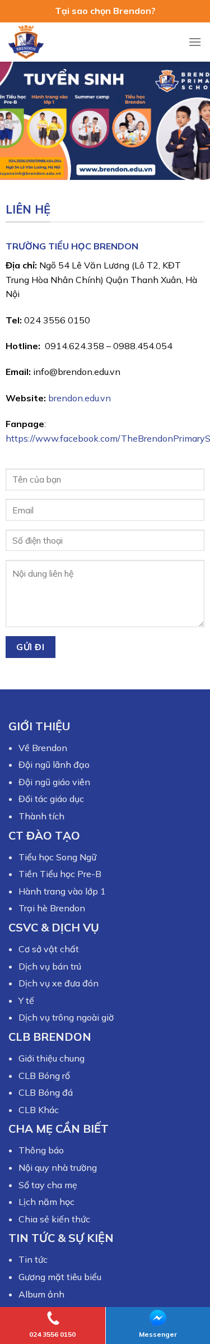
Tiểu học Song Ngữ (57, 857)
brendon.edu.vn (79, 398)
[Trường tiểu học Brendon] (36, 42)
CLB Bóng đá (45, 1092)
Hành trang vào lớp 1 (62, 891)
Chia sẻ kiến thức (54, 1219)
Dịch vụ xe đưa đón (58, 983)
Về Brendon (42, 747)
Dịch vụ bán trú (49, 966)
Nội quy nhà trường (57, 1167)
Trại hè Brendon (51, 908)
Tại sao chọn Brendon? (105, 10)
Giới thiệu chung (51, 1058)
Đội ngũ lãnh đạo (54, 764)
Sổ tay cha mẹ (47, 1184)
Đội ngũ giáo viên (54, 781)
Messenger (158, 1334)
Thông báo (41, 1150)
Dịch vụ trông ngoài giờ (66, 1017)
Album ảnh (41, 1294)
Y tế (26, 1000)
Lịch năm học (46, 1201)
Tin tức (33, 1259)
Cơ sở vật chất (48, 948)
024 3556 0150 (52, 1334)
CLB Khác (38, 1109)
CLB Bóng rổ (44, 1075)
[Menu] (195, 41)
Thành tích (41, 816)
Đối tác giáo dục (51, 798)
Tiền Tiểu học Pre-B (59, 873)
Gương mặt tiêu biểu (59, 1276)
